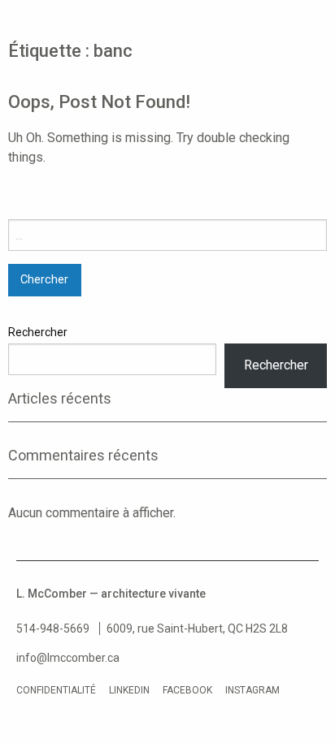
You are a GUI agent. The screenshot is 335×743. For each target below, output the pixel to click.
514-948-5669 (52, 628)
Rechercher (37, 332)
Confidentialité (56, 690)
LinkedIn (129, 690)
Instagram (252, 690)
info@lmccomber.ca (68, 657)
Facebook (187, 690)
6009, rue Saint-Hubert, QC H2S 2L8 (197, 628)
